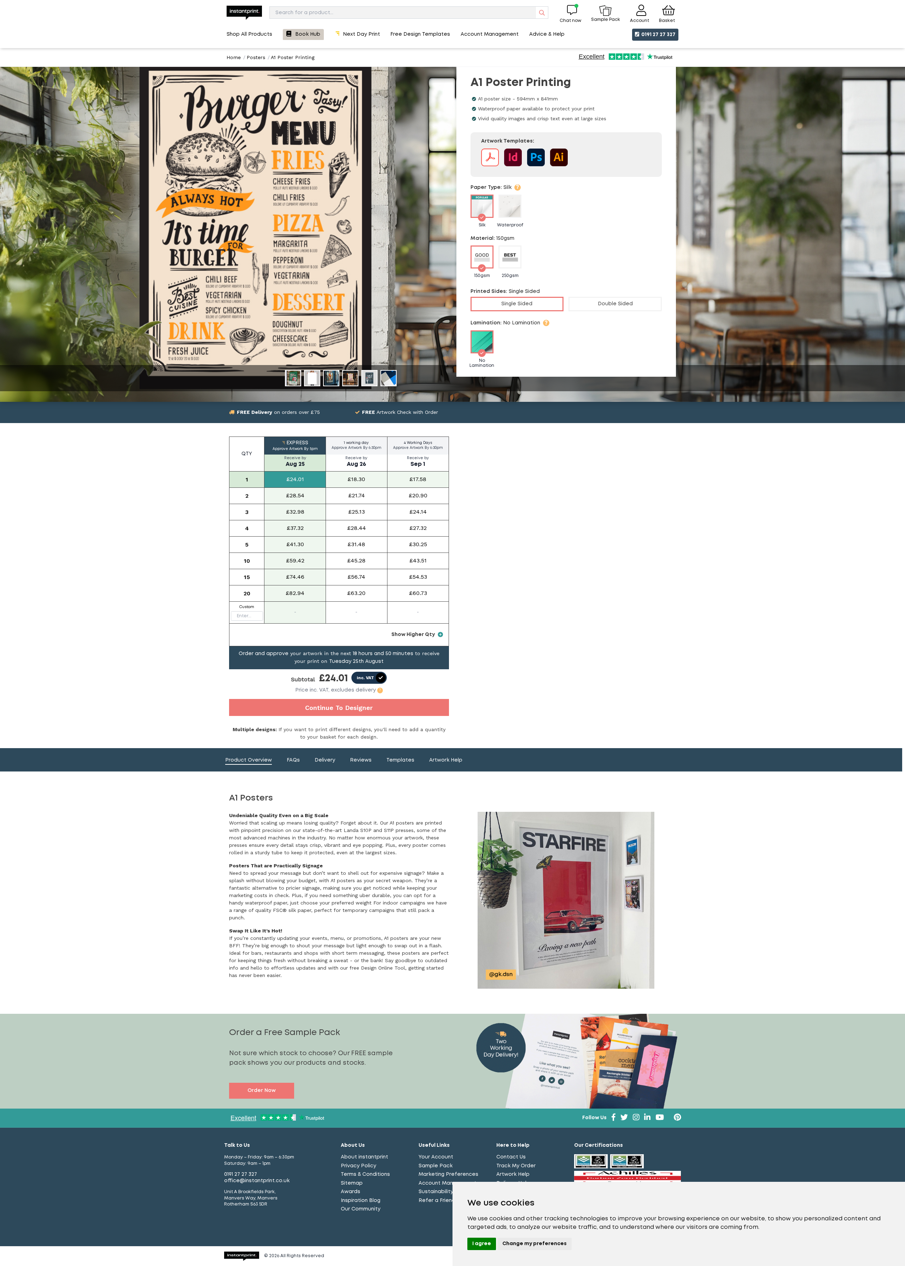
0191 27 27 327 (658, 34)
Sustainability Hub (442, 1191)
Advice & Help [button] (547, 34)
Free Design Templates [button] (420, 34)
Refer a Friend (437, 1200)
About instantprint (364, 1157)
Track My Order (516, 1165)
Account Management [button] (490, 34)
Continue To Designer (339, 707)
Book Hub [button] (307, 34)
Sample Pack (435, 1165)
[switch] (369, 678)
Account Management (448, 1183)
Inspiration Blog (360, 1200)
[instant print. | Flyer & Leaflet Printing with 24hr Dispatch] (244, 12)
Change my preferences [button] (534, 1243)
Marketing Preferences (448, 1174)
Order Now (261, 1090)
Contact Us (511, 1157)
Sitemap (352, 1183)
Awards (350, 1191)
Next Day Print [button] (361, 34)
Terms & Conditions (365, 1174)
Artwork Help (513, 1174)
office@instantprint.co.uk (257, 1180)
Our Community (360, 1209)
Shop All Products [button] (249, 34)
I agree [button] (481, 1243)
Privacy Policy (358, 1165)
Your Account (436, 1157)
